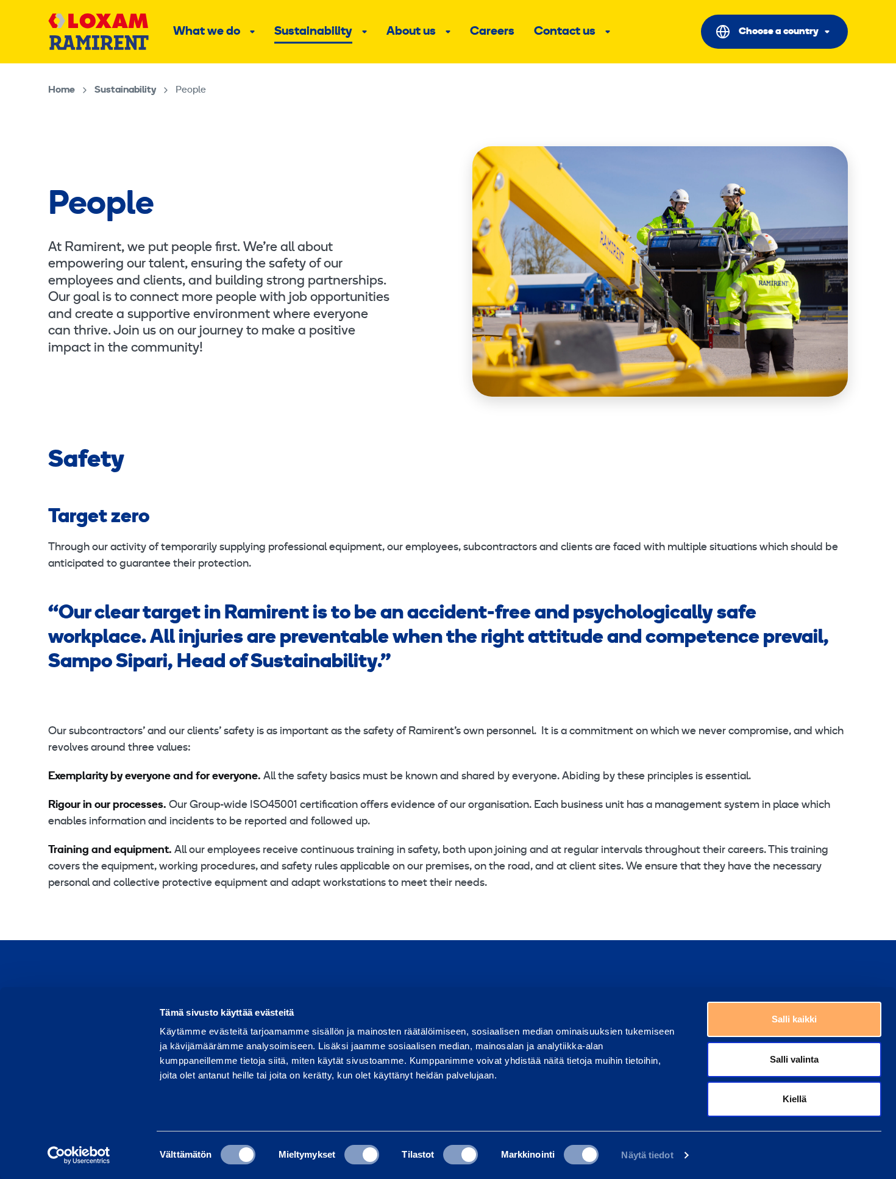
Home (61, 90)
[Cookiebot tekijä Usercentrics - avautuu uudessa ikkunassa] (79, 1155)
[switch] (361, 1154)
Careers (492, 32)
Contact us (565, 32)
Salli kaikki (794, 1019)
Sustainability (313, 32)
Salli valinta (794, 1059)
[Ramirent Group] (98, 31)
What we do (206, 32)
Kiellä (794, 1099)
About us (411, 32)
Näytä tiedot (647, 1155)
